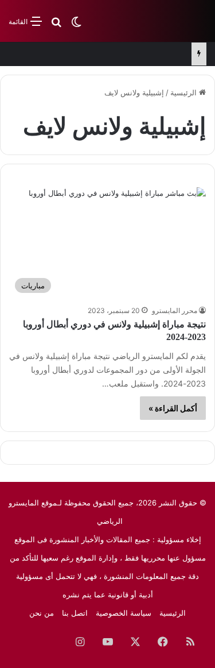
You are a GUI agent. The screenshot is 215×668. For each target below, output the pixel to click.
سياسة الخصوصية (123, 612)
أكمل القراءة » (172, 408)
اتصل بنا (75, 612)
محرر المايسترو (174, 310)
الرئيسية (184, 92)
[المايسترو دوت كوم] (160, 21)
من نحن (41, 612)
